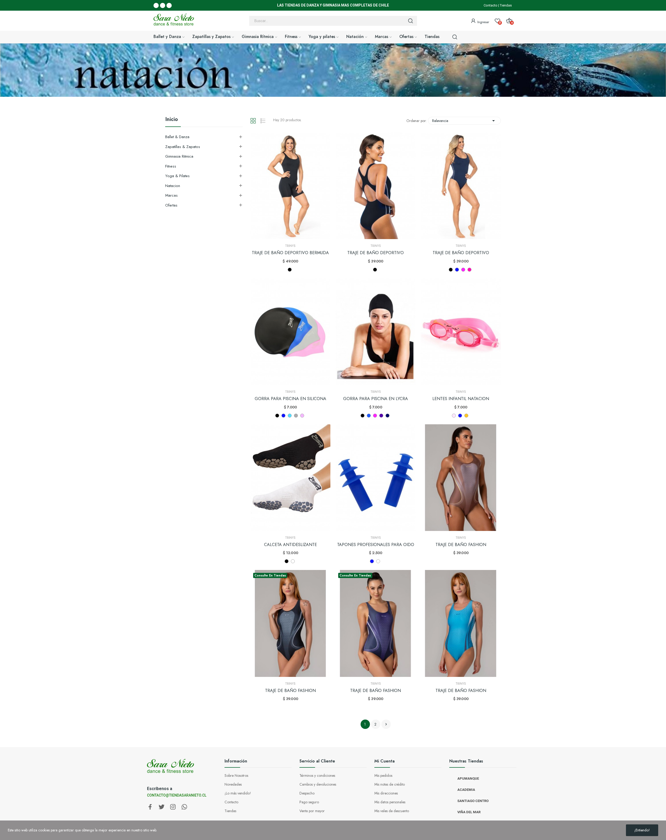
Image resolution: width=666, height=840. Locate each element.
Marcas (171, 195)
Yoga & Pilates (177, 176)
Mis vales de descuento (391, 810)
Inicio (171, 120)
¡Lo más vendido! (238, 793)
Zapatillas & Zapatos (182, 147)
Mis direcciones (386, 793)
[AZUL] (369, 416)
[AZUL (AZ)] (457, 270)
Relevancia (464, 121)
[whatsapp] (184, 807)
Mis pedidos (383, 775)
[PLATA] (296, 416)
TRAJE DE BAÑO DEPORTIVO (375, 253)
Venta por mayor (312, 810)
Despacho (307, 793)
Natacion (172, 186)
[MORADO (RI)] (381, 416)
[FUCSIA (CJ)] (469, 270)
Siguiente (386, 724)
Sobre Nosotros (236, 775)
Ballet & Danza (177, 137)
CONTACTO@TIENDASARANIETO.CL (176, 795)
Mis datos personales (389, 802)
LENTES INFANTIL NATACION (460, 399)
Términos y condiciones (317, 775)
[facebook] (150, 807)
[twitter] (161, 807)
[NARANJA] (466, 416)
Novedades (233, 784)
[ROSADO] (454, 416)
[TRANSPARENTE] (378, 561)
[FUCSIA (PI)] (463, 270)
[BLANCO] (293, 561)
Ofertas (171, 205)
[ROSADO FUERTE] (302, 416)
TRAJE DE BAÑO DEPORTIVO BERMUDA (290, 253)
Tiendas (506, 5)
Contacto (490, 5)
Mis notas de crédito (389, 784)
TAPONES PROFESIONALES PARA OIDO (375, 545)
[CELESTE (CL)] (290, 416)
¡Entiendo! (642, 830)
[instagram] (173, 807)
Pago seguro (309, 802)
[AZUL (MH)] (387, 416)
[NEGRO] (290, 270)
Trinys (290, 245)
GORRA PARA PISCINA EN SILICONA (290, 399)
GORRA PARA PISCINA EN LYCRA (375, 399)
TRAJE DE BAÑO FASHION (461, 545)
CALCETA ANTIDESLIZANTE (290, 545)
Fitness (170, 166)
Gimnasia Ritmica (179, 156)
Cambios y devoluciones (317, 784)
